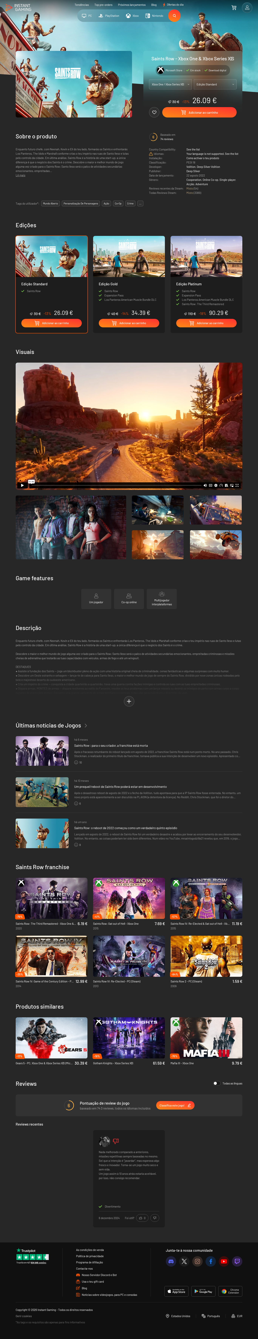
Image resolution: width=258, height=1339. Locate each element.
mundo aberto (50, 203)
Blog (154, 4)
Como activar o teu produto (202, 158)
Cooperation (193, 179)
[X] (184, 1261)
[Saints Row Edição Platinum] (206, 276)
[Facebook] (210, 1261)
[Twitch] (237, 1261)
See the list (193, 149)
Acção (190, 184)
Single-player (227, 179)
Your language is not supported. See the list (212, 153)
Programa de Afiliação (89, 1262)
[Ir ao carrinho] (234, 7)
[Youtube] (224, 1261)
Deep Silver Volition (208, 166)
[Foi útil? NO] (154, 1218)
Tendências (82, 4)
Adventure (201, 184)
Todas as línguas (232, 1083)
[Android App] (203, 1291)
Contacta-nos (84, 1268)
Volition (190, 166)
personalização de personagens (81, 203)
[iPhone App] (176, 1291)
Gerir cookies (24, 1316)
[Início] (18, 8)
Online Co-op (210, 179)
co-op (118, 203)
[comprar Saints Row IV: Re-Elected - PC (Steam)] (129, 956)
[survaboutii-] (104, 1141)
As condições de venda (90, 1250)
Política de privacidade (90, 1256)
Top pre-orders (103, 4)
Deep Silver (193, 171)
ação (106, 203)
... (140, 203)
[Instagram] (197, 1261)
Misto (190, 188)
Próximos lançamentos (132, 4)
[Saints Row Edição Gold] (129, 276)
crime (130, 203)
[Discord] (171, 1261)
